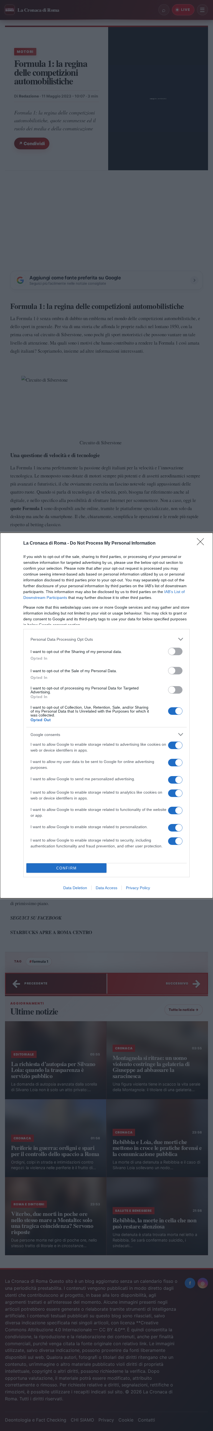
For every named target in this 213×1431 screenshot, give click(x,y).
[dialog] (106, 715)
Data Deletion (75, 888)
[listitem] (106, 639)
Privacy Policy (138, 888)
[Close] (202, 543)
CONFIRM (66, 868)
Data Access (106, 888)
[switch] (175, 651)
